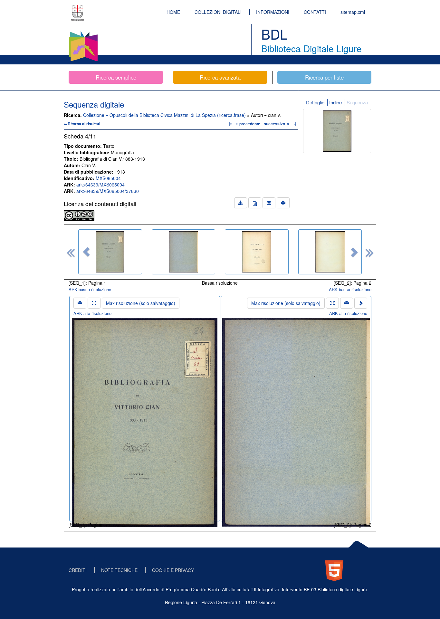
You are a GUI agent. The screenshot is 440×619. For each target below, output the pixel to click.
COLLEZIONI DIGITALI (218, 12)
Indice (335, 102)
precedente (249, 124)
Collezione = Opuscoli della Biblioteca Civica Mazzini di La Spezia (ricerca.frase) (165, 115)
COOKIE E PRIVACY (173, 570)
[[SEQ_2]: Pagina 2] (183, 251)
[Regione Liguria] (77, 8)
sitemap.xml (352, 12)
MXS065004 (108, 178)
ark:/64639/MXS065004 (100, 184)
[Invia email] (269, 202)
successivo (275, 124)
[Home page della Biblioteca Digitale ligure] (83, 32)
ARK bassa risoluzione (90, 289)
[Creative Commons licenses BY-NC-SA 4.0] (79, 215)
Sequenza (357, 102)
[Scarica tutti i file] (240, 202)
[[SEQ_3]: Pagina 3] (257, 251)
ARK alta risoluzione (92, 313)
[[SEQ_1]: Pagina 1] (110, 251)
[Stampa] (283, 202)
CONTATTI (315, 12)
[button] (86, 251)
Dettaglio (315, 102)
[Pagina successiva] (360, 303)
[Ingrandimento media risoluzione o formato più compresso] (94, 303)
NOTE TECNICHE (119, 570)
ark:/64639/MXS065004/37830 (107, 191)
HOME (173, 12)
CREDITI (78, 570)
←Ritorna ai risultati (82, 124)
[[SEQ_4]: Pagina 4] (330, 251)
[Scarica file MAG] (254, 202)
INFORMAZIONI (272, 12)
